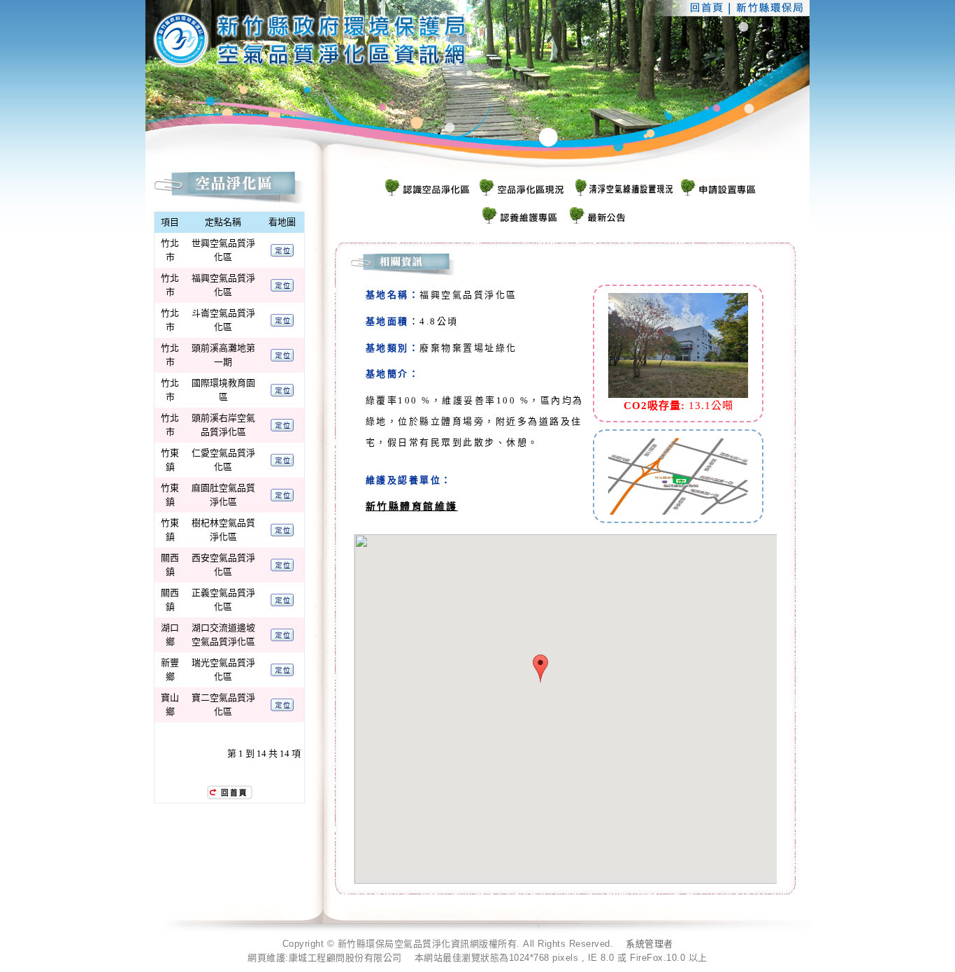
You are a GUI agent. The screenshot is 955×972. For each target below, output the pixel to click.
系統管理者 (649, 943)
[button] (540, 668)
